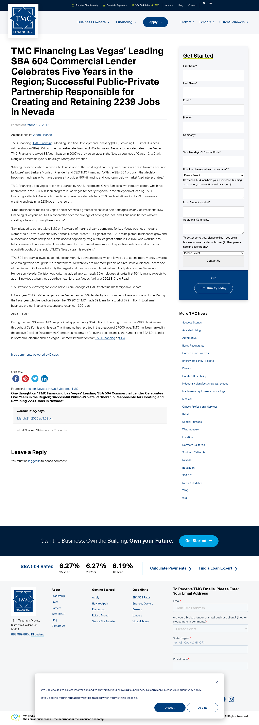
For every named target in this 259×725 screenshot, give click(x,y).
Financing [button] (124, 22)
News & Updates (59, 388)
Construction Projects (195, 353)
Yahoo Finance (42, 134)
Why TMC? (58, 614)
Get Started (196, 541)
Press (55, 602)
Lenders (206, 22)
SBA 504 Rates (142, 597)
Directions (37, 634)
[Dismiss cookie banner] (216, 682)
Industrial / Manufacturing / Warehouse (205, 383)
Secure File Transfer (104, 621)
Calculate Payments (116, 5)
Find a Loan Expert (215, 568)
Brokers (186, 22)
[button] (204, 3)
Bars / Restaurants (193, 345)
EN (210, 3)
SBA (122, 338)
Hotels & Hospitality (194, 376)
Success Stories (192, 322)
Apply (153, 22)
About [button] (168, 5)
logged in (34, 461)
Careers (56, 608)
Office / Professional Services (200, 406)
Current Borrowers (232, 22)
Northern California (193, 445)
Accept (170, 707)
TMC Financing (43, 143)
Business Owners (143, 603)
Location (30, 388)
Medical (187, 399)
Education (188, 467)
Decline (202, 707)
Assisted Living (191, 330)
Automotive (189, 338)
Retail (185, 414)
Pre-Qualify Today (213, 288)
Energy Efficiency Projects (198, 360)
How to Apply (100, 603)
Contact (192, 5)
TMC (75, 388)
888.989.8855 (21, 634)
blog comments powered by (35, 354)
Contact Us (58, 626)
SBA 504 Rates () (147, 5)
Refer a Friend (100, 615)
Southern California (193, 452)
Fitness (186, 368)
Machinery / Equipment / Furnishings (203, 391)
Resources (98, 609)
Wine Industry (190, 429)
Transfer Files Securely (86, 5)
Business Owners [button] (91, 22)
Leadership (58, 596)
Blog (180, 5)
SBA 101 (187, 475)
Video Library (141, 621)
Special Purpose (192, 422)
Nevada (42, 388)
